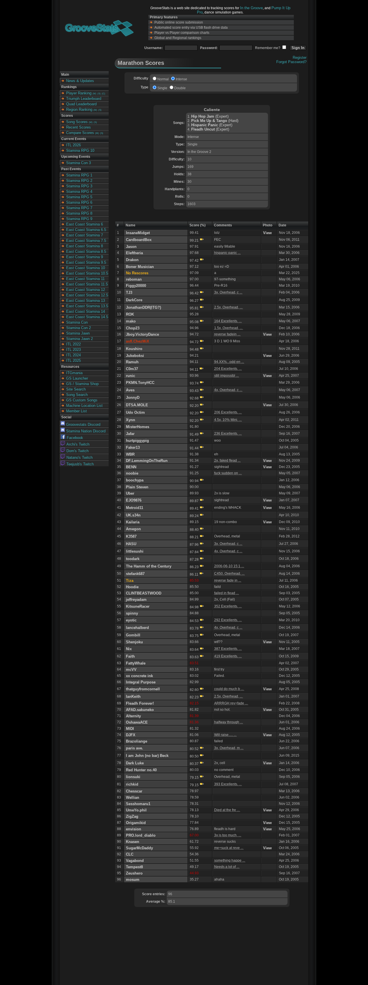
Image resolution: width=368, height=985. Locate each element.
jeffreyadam (136, 599)
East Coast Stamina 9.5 (86, 262)
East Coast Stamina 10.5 (87, 273)
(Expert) (210, 116)
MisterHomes (137, 427)
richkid (132, 784)
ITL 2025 (73, 360)
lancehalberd (137, 627)
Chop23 (132, 328)
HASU (131, 544)
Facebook (75, 438)
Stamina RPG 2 (79, 180)
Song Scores (77, 122)
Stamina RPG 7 (79, 208)
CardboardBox (139, 240)
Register (299, 57)
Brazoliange (136, 741)
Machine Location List (84, 405)
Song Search (77, 395)
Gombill (133, 635)
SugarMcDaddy (139, 848)
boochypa (134, 480)
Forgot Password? (291, 62)
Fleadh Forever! (140, 703)
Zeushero (134, 873)
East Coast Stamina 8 (84, 246)
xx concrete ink (139, 676)
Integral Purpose (141, 682)
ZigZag (132, 816)
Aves (130, 390)
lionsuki (133, 777)
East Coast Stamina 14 (85, 311)
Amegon (133, 529)
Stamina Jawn (78, 333)
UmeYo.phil (136, 810)
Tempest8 (134, 867)
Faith (130, 656)
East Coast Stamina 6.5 (86, 230)
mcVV (131, 669)
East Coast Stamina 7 (84, 235)
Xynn (130, 420)
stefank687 (135, 574)
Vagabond (135, 860)
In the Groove (251, 8)
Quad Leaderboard (81, 104)
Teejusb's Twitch (80, 464)
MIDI (130, 728)
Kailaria (132, 522)
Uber (130, 493)
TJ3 (129, 292)
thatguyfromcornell (143, 689)
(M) (94, 93)
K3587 (131, 536)
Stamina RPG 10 (80, 150)
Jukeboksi (135, 355)
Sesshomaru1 (138, 804)
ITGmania (74, 373)
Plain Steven (137, 487)
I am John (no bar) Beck (147, 755)
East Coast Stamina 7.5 (86, 240)
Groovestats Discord (83, 424)
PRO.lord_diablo (141, 835)
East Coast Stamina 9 (84, 257)
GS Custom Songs (81, 400)
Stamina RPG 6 (79, 202)
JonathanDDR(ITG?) (143, 307)
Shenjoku (134, 642)
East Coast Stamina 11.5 (87, 284)
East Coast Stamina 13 (85, 300)
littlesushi (134, 551)
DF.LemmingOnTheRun (147, 460)
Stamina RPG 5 (79, 197)
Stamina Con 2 (78, 328)
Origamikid (136, 823)
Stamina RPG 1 (79, 175)
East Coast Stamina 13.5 (87, 306)
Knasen (132, 842)
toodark (132, 559)
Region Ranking (79, 109)
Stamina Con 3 (78, 163)
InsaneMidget (138, 233)
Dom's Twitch (77, 451)
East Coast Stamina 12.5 (87, 295)
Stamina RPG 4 (79, 191)
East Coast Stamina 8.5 (86, 251)
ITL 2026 (73, 145)
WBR (130, 454)
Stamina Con (77, 322)
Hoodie (132, 587)
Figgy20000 (136, 285)
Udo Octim (135, 412)
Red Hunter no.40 (141, 770)
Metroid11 (134, 508)
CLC (129, 854)
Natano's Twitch (79, 457)
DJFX (130, 735)
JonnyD (132, 397)
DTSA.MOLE (137, 405)
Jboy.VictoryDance (142, 334)
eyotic (131, 620)
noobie (132, 473)
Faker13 (133, 447)
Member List (76, 411)
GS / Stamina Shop (82, 384)
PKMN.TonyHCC (140, 382)
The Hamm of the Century (148, 566)
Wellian (132, 797)
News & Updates (80, 81)
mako (131, 321)
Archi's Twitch (77, 444)
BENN (131, 467)
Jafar (130, 434)
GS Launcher (77, 378)
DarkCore (134, 300)
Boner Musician (140, 267)
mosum (132, 879)
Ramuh (132, 362)
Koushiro (134, 349)
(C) (103, 93)
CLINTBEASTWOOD (143, 593)
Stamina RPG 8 (79, 213)
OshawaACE (137, 722)
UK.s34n (133, 515)
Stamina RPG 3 (79, 186)
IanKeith (133, 696)
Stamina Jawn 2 (79, 339)
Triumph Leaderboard (83, 98)
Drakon (132, 260)
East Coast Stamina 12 (85, 289)
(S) (99, 93)
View (267, 233)
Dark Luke (135, 763)
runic (130, 376)
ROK (130, 314)
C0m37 (132, 369)
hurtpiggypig (137, 440)
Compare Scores (80, 133)
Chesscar (134, 791)
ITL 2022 (73, 344)
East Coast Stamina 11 (85, 279)
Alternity (133, 716)
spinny (132, 613)
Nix (129, 649)
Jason (131, 246)
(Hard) (214, 120)
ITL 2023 (73, 349)
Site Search (76, 389)
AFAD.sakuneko (140, 710)
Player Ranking (78, 93)
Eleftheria (134, 253)
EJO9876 (133, 500)
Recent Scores (78, 127)
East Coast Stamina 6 (84, 224)
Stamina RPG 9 (79, 219)
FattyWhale (135, 663)
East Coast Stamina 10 (85, 268)
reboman (134, 279)
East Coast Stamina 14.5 (87, 317)
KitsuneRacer (138, 606)
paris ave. (134, 748)
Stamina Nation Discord (86, 431)
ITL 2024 (73, 355)
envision (133, 829)
